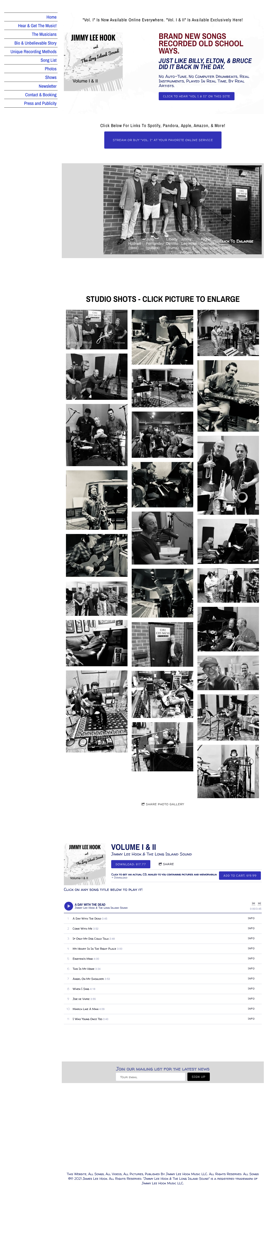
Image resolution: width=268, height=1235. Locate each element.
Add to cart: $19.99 (239, 875)
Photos (51, 69)
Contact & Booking (41, 94)
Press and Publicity (40, 103)
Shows (51, 77)
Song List (49, 60)
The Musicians (44, 34)
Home (51, 17)
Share (168, 864)
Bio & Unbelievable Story (35, 43)
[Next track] (259, 903)
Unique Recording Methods (33, 51)
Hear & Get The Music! (37, 25)
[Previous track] (253, 903)
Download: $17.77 (131, 864)
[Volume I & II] (85, 864)
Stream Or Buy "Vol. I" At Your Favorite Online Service (163, 140)
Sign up (198, 1077)
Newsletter (48, 86)
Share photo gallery (165, 804)
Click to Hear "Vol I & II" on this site (196, 96)
